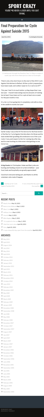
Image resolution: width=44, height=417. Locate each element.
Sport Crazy (22, 5)
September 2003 (8, 392)
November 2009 (8, 290)
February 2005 (8, 383)
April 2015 (6, 242)
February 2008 (8, 320)
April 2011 (6, 269)
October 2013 (7, 257)
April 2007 (6, 338)
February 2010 (8, 287)
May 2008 (6, 317)
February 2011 (8, 275)
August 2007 (7, 332)
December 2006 (8, 350)
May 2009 (6, 293)
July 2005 (6, 371)
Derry (5, 227)
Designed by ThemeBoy (8, 411)
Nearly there (7, 203)
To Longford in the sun (10, 221)
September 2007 (8, 329)
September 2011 (8, 266)
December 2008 (8, 308)
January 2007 (7, 347)
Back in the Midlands (9, 206)
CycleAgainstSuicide (35, 37)
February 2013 (8, 260)
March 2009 (7, 299)
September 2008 (8, 311)
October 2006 (7, 356)
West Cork (6, 209)
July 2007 (6, 335)
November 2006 (8, 353)
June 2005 (6, 374)
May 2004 (6, 389)
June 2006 (6, 362)
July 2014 (6, 248)
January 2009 (7, 305)
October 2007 (7, 326)
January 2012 (7, 263)
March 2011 (7, 272)
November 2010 (8, 278)
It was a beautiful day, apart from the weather (17, 230)
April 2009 (6, 296)
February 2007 (8, 344)
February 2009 (8, 302)
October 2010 (7, 281)
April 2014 (6, 254)
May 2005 (6, 377)
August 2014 (7, 245)
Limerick (6, 215)
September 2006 (8, 359)
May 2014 (6, 251)
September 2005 (8, 368)
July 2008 (6, 314)
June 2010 (6, 284)
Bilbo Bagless (7, 218)
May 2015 (6, 239)
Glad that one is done (10, 224)
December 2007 (8, 323)
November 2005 (8, 365)
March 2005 (7, 380)
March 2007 (7, 341)
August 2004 (7, 386)
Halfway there (7, 212)
